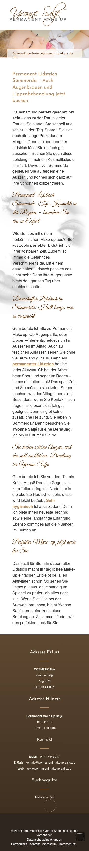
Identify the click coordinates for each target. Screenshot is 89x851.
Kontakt (34, 844)
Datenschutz (67, 844)
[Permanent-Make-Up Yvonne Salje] (26, 14)
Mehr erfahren (44, 797)
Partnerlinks (19, 844)
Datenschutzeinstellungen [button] (44, 839)
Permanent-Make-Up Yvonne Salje (37, 830)
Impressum (49, 844)
